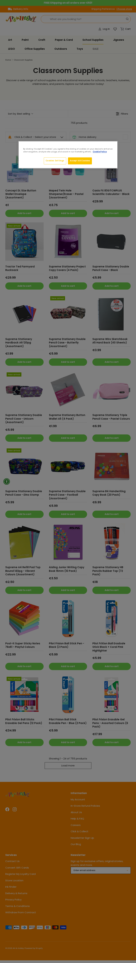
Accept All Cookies (80, 160)
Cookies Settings (55, 160)
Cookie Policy (100, 151)
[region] (68, 154)
